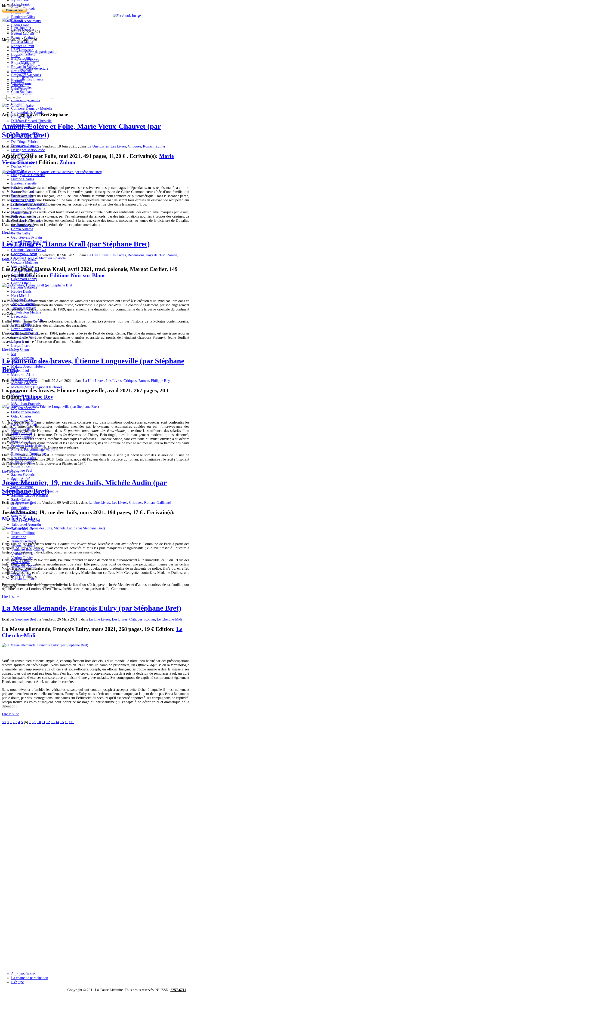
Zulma (160, 146)
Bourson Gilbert (23, 54)
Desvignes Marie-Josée (28, 150)
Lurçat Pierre (20, 345)
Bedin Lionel (20, 25)
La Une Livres (98, 146)
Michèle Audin (19, 519)
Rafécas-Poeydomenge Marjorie (34, 450)
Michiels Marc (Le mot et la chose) (36, 387)
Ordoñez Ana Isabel (25, 412)
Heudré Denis (21, 291)
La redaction (20, 316)
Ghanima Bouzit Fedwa (28, 250)
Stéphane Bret (25, 146)
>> (71, 722)
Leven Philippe (22, 329)
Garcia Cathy (21, 233)
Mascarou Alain (22, 375)
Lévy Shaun (20, 350)
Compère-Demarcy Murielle (31, 108)
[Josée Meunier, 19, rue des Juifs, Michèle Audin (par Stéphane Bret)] (53, 528)
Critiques (134, 146)
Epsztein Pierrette (24, 183)
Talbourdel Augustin (26, 524)
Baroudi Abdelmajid (26, 21)
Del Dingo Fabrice (24, 142)
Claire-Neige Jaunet (25, 100)
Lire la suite (10, 232)
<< (4, 722)
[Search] (4, 98)
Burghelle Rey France (27, 79)
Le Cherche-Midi (169, 619)
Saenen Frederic (23, 474)
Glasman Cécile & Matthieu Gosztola (38, 258)
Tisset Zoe (18, 537)
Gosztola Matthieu (24, 262)
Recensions (136, 255)
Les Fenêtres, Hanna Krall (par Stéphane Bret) (76, 244)
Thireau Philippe (23, 533)
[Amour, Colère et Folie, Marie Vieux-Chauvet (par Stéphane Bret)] (52, 172)
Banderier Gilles (23, 17)
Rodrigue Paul (21, 470)
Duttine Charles (22, 179)
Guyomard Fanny (24, 279)
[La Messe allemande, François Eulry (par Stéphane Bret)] (45, 645)
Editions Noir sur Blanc (19, 259)
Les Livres (118, 146)
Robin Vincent (21, 466)
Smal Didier (20, 508)
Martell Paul (20, 370)
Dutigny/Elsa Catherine (28, 175)
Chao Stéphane (22, 92)
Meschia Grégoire (24, 383)
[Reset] (52, 98)
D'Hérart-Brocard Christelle (31, 121)
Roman (148, 146)
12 (48, 722)
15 (62, 722)
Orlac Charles (21, 416)
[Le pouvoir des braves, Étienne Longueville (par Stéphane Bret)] (50, 407)
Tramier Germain (23, 541)
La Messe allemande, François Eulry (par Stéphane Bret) (91, 608)
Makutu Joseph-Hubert (28, 366)
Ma (13, 354)
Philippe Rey (160, 381)
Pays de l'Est (155, 255)
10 (39, 722)
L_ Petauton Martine (26, 312)
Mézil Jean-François (25, 404)
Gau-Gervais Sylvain (26, 237)
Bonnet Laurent (22, 46)
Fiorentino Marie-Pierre (28, 208)
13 (53, 722)
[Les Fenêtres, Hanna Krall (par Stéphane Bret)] (37, 285)
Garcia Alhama (22, 229)
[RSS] (12, 20)
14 (57, 722)
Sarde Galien (20, 499)
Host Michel (20, 296)
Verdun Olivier (22, 558)
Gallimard (164, 502)
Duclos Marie (21, 167)
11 (43, 722)
